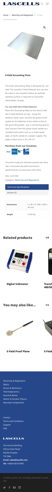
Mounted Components (13, 402)
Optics (6, 384)
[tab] (27, 187)
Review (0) (12, 192)
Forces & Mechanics (12, 388)
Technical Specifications (18, 187)
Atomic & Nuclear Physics (15, 399)
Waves (15, 395)
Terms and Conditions (13, 421)
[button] (47, 3)
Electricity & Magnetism (14, 380)
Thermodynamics (11, 391)
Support (7, 424)
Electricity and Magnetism (22, 15)
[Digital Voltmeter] (19, 261)
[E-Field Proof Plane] (19, 329)
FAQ (5, 428)
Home (5, 15)
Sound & (7, 395)
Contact (6, 417)
